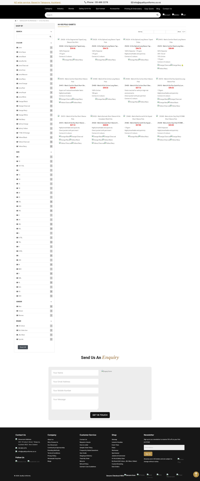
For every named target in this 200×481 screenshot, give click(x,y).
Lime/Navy (22, 79)
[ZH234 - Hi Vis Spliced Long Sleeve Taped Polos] (138, 41)
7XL (19, 242)
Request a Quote (85, 442)
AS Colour (21, 326)
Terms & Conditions (54, 453)
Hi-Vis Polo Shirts (44, 21)
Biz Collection (23, 330)
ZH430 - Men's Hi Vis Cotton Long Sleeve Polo (107, 85)
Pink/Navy (21, 119)
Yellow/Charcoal (23, 142)
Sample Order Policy (86, 447)
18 (19, 188)
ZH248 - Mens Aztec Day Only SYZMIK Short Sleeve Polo (176, 123)
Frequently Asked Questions (89, 450)
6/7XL (20, 237)
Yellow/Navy (22, 146)
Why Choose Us (53, 442)
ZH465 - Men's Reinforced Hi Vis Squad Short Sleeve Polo (143, 123)
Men (19, 306)
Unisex (20, 311)
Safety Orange (23, 124)
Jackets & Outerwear (118, 456)
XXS (19, 296)
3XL (19, 211)
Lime (20, 47)
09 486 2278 (22, 448)
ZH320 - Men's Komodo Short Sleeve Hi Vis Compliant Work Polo (113, 123)
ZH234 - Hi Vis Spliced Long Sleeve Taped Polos (140, 46)
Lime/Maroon (22, 74)
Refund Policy (84, 464)
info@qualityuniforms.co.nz (147, 2)
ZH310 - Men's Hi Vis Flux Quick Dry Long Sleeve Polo (175, 85)
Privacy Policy (52, 456)
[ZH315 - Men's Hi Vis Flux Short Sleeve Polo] (73, 117)
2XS (19, 206)
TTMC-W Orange (24, 133)
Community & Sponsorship (56, 447)
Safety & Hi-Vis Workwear (28, 20)
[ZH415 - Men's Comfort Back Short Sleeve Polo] (73, 80)
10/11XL (21, 166)
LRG (19, 260)
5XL (19, 228)
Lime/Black (22, 56)
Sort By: (140, 31)
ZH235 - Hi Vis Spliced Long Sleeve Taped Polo (107, 46)
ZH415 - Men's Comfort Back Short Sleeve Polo (74, 85)
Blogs (49, 461)
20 (19, 193)
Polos (113, 447)
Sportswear (115, 453)
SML (19, 278)
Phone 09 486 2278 (97, 2)
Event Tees (115, 445)
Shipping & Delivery (86, 456)
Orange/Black (23, 101)
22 (19, 197)
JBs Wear (21, 335)
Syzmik (20, 339)
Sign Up (148, 454)
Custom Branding (117, 464)
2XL (19, 202)
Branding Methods (54, 450)
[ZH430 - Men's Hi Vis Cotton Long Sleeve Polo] (105, 80)
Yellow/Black (22, 137)
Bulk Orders (115, 466)
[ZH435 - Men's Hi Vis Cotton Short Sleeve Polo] (138, 80)
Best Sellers (148, 32)
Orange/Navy (22, 110)
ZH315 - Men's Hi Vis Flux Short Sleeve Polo (73, 123)
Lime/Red (21, 88)
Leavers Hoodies (117, 442)
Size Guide (83, 453)
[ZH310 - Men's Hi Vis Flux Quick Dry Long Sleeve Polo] (171, 80)
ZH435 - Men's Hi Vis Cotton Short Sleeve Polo (140, 85)
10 (19, 161)
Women (21, 315)
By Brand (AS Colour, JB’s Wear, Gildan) (124, 461)
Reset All (23, 347)
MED (19, 269)
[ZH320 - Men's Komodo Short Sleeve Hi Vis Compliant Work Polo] (105, 117)
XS (19, 291)
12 (19, 175)
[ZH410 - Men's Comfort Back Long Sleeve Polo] (171, 41)
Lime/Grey (21, 70)
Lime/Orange (22, 83)
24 (19, 220)
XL (19, 282)
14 (19, 179)
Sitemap (114, 439)
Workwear (115, 450)
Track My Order (84, 458)
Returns (82, 461)
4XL (19, 224)
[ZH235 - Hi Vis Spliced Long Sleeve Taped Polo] (105, 41)
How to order (84, 445)
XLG (19, 287)
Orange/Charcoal (24, 106)
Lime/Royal (22, 92)
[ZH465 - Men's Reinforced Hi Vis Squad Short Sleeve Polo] (138, 117)
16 (19, 184)
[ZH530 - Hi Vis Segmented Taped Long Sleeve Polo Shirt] (73, 41)
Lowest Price (159, 32)
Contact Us (83, 439)
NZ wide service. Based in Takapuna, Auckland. (37, 2)
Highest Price (171, 32)
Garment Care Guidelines (88, 466)
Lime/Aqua (22, 52)
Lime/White (22, 97)
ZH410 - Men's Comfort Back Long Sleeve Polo (173, 46)
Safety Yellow (23, 128)
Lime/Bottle (22, 61)
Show (179, 31)
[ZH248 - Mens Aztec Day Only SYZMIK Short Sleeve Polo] (171, 117)
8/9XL (20, 251)
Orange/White (23, 115)
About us (50, 439)
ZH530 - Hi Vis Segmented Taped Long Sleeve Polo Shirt (77, 46)
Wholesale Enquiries (54, 458)
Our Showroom (52, 445)
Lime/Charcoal (23, 65)
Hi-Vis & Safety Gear (118, 458)
